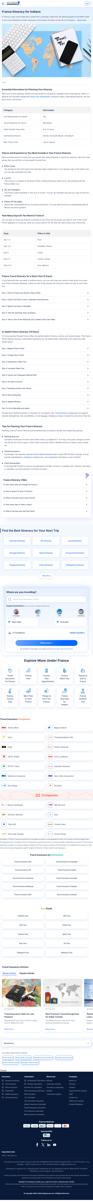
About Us (72, 1081)
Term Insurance (11, 1087)
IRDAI (4, 1155)
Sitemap (72, 1084)
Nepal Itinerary (46, 553)
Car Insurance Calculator (34, 1111)
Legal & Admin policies (78, 1091)
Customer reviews (53, 1084)
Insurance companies (54, 1087)
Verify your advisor (76, 1101)
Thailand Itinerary (17, 565)
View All (45, 576)
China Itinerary (46, 565)
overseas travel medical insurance (39, 454)
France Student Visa (83, 699)
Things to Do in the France (46, 699)
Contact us (73, 1097)
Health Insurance (11, 1094)
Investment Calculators (36, 1081)
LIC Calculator (29, 1097)
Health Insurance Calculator (35, 1104)
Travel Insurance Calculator (35, 1108)
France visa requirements (40, 97)
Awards (49, 1091)
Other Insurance (11, 1097)
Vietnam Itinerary (17, 541)
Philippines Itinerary (75, 565)
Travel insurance (61, 413)
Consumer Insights (53, 1094)
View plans (34, 649)
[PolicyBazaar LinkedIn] (48, 1145)
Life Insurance (10, 1084)
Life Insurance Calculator (34, 1101)
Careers (72, 1087)
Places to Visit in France (83, 678)
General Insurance (12, 1081)
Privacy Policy (55, 649)
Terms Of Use (68, 649)
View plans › (46, 643)
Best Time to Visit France (28, 699)
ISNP (71, 1094)
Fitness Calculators (34, 1084)
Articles (49, 1081)
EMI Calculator (30, 1094)
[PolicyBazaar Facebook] (37, 1145)
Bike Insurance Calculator (34, 1114)
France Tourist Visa (10, 699)
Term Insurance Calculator (34, 1091)
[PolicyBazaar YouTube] (54, 1145)
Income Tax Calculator (33, 1087)
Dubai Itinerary (75, 541)
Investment (9, 1091)
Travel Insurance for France (10, 678)
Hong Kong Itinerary (75, 553)
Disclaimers (9, 1043)
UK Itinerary (46, 541)
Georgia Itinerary (17, 553)
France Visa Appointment (48, 678)
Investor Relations (76, 1104)
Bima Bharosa (12, 1155)
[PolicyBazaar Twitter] (43, 1145)
